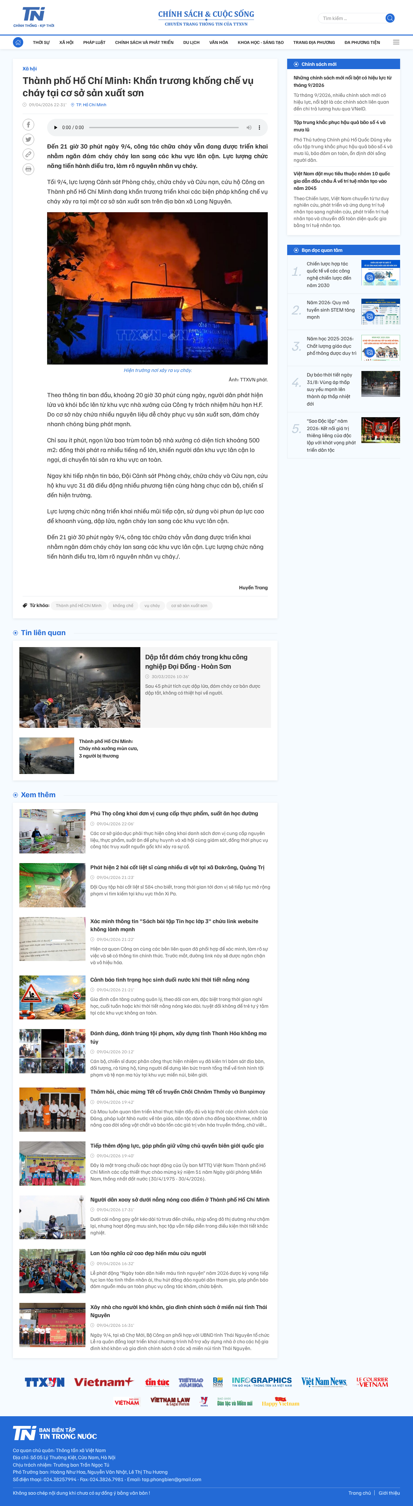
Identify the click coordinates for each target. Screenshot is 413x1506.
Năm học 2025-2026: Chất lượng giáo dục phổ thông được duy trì (332, 345)
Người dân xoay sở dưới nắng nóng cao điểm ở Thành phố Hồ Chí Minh (179, 1199)
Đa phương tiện (362, 42)
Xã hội (66, 42)
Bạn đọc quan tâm (322, 249)
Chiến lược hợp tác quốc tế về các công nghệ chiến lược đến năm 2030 (329, 274)
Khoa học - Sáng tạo (261, 42)
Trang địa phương (314, 42)
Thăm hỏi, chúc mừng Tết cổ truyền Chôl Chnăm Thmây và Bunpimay (177, 1091)
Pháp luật (94, 42)
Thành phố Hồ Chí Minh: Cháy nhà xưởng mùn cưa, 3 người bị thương (108, 748)
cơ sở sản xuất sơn (189, 605)
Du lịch (191, 42)
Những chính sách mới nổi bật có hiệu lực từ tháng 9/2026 (343, 81)
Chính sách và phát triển (144, 42)
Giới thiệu (389, 1492)
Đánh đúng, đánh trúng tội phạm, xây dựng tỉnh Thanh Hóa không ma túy (178, 1037)
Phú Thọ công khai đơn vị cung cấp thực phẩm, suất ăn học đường (174, 813)
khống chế (123, 605)
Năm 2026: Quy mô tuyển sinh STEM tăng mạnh (331, 309)
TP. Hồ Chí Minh (91, 104)
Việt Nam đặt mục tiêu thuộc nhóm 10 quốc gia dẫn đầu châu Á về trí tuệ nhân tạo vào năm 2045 (342, 180)
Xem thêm (38, 794)
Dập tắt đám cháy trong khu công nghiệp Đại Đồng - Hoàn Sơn (196, 661)
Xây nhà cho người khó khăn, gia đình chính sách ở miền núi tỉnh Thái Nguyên (178, 1310)
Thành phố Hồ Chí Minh (79, 605)
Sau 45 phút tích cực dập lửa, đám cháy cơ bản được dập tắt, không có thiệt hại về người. (202, 689)
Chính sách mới (319, 64)
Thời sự (41, 42)
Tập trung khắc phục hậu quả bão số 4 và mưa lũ (340, 125)
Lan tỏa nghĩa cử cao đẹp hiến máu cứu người (148, 1252)
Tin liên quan (43, 632)
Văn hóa (218, 42)
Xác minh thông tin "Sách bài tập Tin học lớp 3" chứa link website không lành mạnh (174, 925)
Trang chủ (359, 1492)
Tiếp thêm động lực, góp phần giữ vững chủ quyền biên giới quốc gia (177, 1145)
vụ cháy (152, 605)
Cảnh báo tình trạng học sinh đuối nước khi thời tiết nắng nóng (169, 979)
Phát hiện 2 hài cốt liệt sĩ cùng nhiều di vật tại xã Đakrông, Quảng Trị (177, 867)
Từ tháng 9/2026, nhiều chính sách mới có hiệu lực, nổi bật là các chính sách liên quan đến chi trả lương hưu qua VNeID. (341, 102)
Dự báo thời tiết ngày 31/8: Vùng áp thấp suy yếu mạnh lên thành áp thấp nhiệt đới (329, 389)
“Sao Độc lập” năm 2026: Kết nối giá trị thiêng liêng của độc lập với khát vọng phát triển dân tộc (331, 435)
